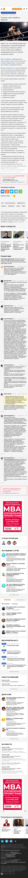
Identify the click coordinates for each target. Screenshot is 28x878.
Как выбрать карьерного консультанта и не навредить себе (15, 625)
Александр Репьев (6, 263)
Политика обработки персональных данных (10, 850)
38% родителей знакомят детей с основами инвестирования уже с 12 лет (11, 769)
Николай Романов (20, 259)
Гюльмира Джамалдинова (13, 609)
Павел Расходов (5, 260)
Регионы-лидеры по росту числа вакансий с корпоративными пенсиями (11, 757)
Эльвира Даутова (10, 556)
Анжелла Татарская (11, 621)
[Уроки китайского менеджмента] (6, 822)
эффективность (21, 203)
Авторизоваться (6, 182)
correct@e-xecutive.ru (18, 221)
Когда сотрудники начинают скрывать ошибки (14, 613)
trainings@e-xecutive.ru (16, 853)
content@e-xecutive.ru (10, 855)
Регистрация (26, 9)
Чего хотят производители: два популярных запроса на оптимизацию (15, 574)
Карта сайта (3, 858)
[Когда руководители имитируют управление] (18, 822)
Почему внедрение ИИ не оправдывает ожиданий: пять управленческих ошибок (6, 247)
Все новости (14, 689)
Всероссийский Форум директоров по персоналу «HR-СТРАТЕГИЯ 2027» (16, 666)
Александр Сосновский (12, 633)
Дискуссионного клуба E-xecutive (10, 61)
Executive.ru (3, 846)
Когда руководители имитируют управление (17, 831)
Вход (24, 9)
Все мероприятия (14, 671)
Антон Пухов (9, 615)
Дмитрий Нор (9, 577)
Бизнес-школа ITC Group (12, 656)
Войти (4, 493)
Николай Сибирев (10, 566)
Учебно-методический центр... (13, 650)
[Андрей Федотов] (9, 543)
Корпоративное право (13, 645)
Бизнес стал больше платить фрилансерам (11, 763)
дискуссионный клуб (10, 203)
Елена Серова (22, 262)
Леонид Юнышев (12, 262)
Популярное (7, 600)
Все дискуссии (14, 738)
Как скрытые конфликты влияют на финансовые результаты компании (16, 554)
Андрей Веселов (10, 68)
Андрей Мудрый (5, 107)
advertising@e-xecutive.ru (10, 854)
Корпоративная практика (5, 828)
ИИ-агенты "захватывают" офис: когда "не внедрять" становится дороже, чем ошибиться (15, 708)
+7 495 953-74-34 (16, 859)
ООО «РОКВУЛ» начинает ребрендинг (10, 681)
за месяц (15, 604)
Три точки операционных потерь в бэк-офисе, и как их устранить (15, 585)
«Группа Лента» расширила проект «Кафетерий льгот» (13, 685)
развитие (4, 206)
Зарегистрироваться (19, 182)
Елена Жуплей (9, 627)
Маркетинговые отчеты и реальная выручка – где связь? (16, 631)
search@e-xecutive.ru (14, 852)
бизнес (18, 206)
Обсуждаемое (20, 600)
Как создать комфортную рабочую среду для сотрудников (15, 619)
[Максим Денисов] (4, 543)
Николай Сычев (10, 731)
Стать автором (17, 9)
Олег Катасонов (10, 721)
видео (23, 206)
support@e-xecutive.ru (11, 856)
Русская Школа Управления (13, 643)
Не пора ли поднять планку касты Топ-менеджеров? (15, 698)
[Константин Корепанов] (14, 543)
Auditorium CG (10, 663)
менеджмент (11, 206)
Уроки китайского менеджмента (6, 830)
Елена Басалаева (10, 700)
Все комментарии (14, 595)
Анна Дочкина (15, 260)
